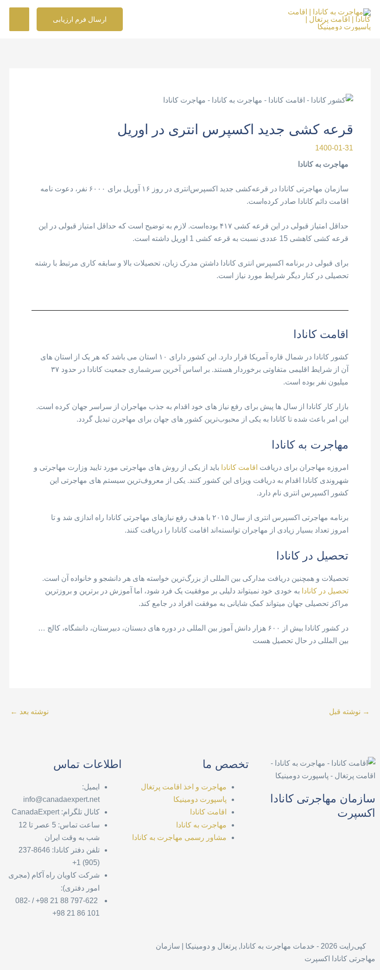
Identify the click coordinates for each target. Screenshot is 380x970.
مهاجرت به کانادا (201, 825)
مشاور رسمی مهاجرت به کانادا (179, 837)
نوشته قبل (349, 712)
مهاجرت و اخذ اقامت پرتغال (184, 787)
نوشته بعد (29, 712)
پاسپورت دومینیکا (200, 799)
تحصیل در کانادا (325, 591)
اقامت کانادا (239, 467)
